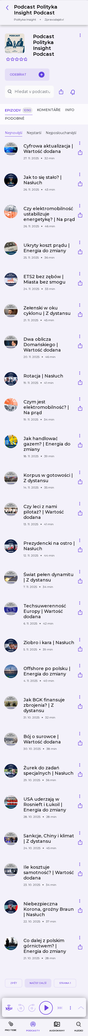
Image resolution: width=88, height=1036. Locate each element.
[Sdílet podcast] (62, 91)
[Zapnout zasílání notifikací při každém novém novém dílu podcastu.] (73, 91)
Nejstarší (34, 133)
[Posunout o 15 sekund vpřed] (31, 1008)
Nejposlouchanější (61, 133)
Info (69, 110)
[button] (42, 12)
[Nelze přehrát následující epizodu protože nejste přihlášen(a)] (60, 1008)
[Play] (46, 1008)
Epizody (18, 110)
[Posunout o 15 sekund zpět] (20, 1008)
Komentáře (49, 110)
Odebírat (18, 74)
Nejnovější (13, 133)
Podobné (14, 118)
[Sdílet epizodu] (80, 153)
